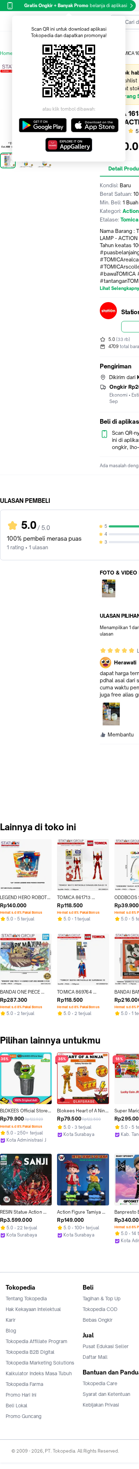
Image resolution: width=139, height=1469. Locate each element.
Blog (11, 1330)
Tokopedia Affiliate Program (36, 1341)
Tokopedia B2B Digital (30, 1352)
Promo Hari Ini (21, 1395)
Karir (11, 1320)
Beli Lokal (16, 1405)
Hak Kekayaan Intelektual (33, 1309)
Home (6, 53)
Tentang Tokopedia (26, 1298)
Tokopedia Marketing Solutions (40, 1363)
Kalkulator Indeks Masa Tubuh (39, 1373)
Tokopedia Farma (24, 1384)
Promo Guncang (23, 1416)
